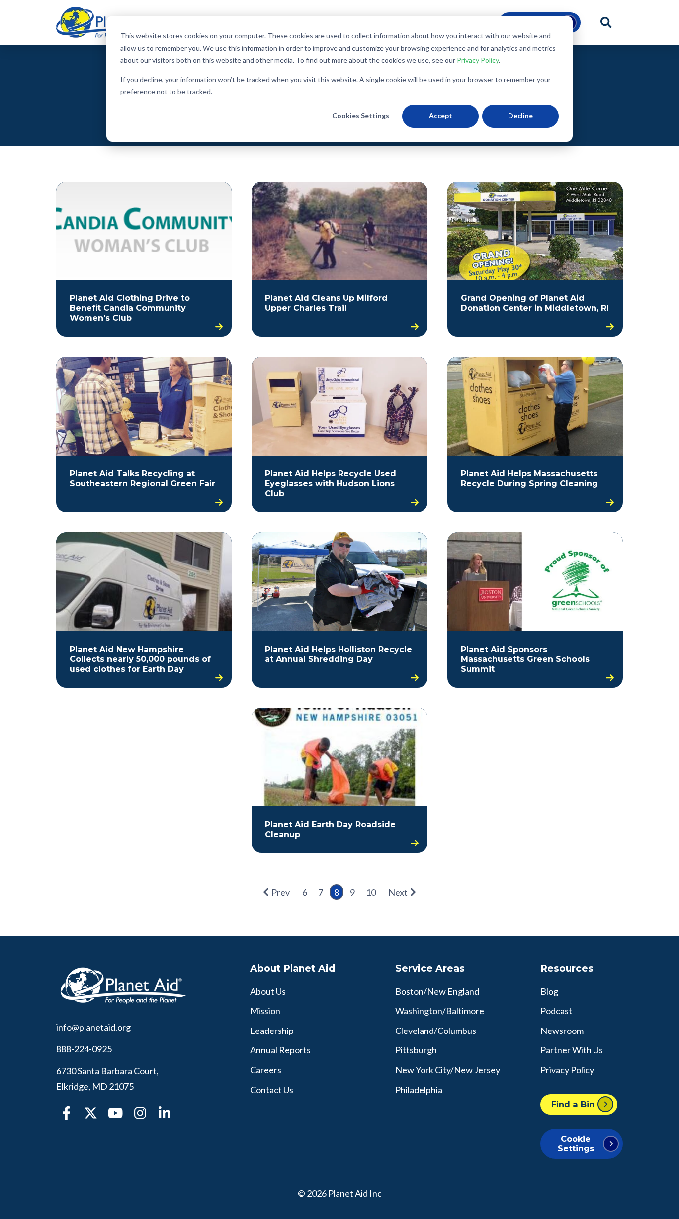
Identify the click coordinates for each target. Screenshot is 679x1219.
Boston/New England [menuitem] (437, 991)
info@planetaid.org (93, 1027)
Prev (280, 892)
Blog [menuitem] (549, 991)
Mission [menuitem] (265, 1010)
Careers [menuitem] (265, 1069)
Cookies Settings (360, 115)
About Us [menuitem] (268, 991)
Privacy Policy (478, 60)
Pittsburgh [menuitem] (416, 1049)
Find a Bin (572, 1104)
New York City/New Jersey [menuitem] (447, 1069)
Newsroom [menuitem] (562, 1030)
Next (398, 892)
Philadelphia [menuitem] (418, 1089)
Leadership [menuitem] (272, 1030)
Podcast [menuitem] (556, 1010)
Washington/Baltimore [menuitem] (439, 1010)
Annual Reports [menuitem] (280, 1049)
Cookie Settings (576, 1143)
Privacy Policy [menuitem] (567, 1069)
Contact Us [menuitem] (271, 1089)
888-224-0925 (84, 1048)
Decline (520, 115)
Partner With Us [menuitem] (571, 1049)
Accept (440, 115)
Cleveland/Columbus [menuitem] (435, 1030)
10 (371, 892)
